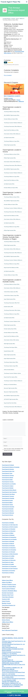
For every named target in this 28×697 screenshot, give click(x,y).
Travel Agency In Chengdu (8, 551)
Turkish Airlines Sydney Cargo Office (11, 295)
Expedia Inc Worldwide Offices (9, 590)
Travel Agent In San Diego (8, 494)
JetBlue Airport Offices (7, 622)
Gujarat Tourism (6, 601)
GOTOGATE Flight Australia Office (11, 399)
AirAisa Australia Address (9, 369)
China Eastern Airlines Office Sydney (11, 339)
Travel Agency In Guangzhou (9, 537)
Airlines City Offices (7, 582)
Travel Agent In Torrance (8, 496)
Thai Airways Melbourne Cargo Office (11, 141)
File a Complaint (8, 75)
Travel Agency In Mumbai (8, 535)
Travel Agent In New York (8, 471)
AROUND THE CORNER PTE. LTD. (10, 681)
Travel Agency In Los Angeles (9, 539)
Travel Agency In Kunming (8, 570)
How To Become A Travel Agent (9, 630)
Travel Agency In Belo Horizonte (10, 554)
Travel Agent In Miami (7, 502)
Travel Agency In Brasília (8, 541)
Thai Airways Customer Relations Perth (12, 321)
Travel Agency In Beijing (8, 522)
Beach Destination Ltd (7, 659)
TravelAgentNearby (7, 18)
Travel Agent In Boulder (8, 508)
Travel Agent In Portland (8, 465)
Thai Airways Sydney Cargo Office (11, 365)
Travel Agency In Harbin (8, 558)
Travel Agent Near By (16, 692)
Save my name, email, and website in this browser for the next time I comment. (13, 449)
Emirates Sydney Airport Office (10, 328)
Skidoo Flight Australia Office (10, 354)
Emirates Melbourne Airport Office (11, 119)
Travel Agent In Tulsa (7, 473)
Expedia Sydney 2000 (8, 306)
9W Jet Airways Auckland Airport (10, 670)
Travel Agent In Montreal (8, 513)
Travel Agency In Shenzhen (8, 531)
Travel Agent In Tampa (7, 504)
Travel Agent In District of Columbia (10, 467)
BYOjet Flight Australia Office (10, 144)
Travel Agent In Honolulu (8, 506)
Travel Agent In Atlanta (7, 477)
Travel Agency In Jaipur (8, 562)
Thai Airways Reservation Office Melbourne (13, 126)
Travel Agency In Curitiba (8, 556)
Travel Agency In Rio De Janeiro (10, 526)
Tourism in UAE (6, 599)
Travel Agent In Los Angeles (9, 483)
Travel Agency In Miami (7, 533)
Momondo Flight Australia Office (10, 388)
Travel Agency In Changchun (9, 566)
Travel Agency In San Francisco (10, 568)
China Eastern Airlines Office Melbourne (12, 133)
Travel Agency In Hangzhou (9, 547)
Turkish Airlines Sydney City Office (11, 291)
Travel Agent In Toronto (7, 481)
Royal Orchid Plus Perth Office (10, 403)
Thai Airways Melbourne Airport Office (11, 111)
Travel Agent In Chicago (8, 475)
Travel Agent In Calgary (7, 485)
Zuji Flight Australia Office (9, 137)
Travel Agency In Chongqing (9, 549)
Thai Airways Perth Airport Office (10, 347)
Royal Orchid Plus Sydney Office (10, 377)
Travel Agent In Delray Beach (9, 490)
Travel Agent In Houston (8, 469)
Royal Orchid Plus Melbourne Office (11, 130)
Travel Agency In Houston (8, 545)
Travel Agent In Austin (7, 500)
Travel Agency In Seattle (8, 564)
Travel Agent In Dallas (7, 479)
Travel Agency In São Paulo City (10, 524)
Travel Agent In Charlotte (8, 498)
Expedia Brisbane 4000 (8, 351)
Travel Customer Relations (8, 588)
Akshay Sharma (6, 619)
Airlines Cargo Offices (7, 580)
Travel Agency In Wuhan (8, 572)
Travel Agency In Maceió (8, 543)
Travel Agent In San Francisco (9, 492)
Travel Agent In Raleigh (7, 488)
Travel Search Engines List (8, 605)
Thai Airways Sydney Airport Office (11, 362)
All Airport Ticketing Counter (9, 584)
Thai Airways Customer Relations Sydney (12, 373)
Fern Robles (5, 658)
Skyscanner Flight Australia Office (11, 391)
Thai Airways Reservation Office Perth (11, 302)
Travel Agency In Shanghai (8, 529)
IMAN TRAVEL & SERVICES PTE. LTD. (11, 683)
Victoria (17, 18)
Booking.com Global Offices (9, 586)
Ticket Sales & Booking (7, 597)
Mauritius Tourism (6, 603)
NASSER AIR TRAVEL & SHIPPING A (11, 686)
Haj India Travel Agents (7, 592)
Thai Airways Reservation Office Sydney (12, 310)
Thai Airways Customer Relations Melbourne (13, 122)
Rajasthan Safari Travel (7, 595)
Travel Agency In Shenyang (8, 560)
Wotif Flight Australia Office (9, 343)
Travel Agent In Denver (7, 515)
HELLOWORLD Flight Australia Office (11, 115)
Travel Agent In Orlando (8, 510)
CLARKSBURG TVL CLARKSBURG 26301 (12, 684)
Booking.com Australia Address (10, 384)
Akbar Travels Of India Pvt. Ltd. (9, 647)
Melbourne (22, 18)
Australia (13, 18)
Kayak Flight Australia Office (9, 299)
